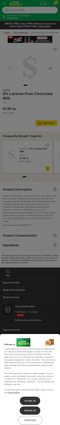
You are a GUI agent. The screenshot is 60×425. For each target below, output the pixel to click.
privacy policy (13, 393)
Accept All (30, 400)
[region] (30, 379)
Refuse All (30, 410)
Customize (30, 420)
